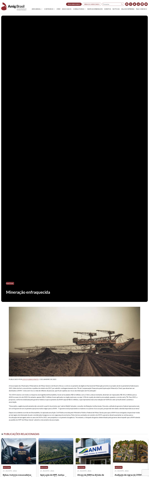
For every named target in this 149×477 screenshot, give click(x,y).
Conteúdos (48, 9)
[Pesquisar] (122, 4)
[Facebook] (127, 4)
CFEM (58, 9)
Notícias (116, 9)
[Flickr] (138, 4)
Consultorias (78, 9)
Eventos (107, 9)
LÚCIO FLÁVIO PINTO (30, 379)
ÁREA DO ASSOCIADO (92, 4)
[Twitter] (134, 4)
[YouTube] (146, 4)
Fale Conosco (141, 9)
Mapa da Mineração (95, 9)
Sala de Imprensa (127, 9)
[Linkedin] (142, 4)
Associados (66, 9)
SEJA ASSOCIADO (74, 4)
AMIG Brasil (36, 9)
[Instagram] (130, 4)
